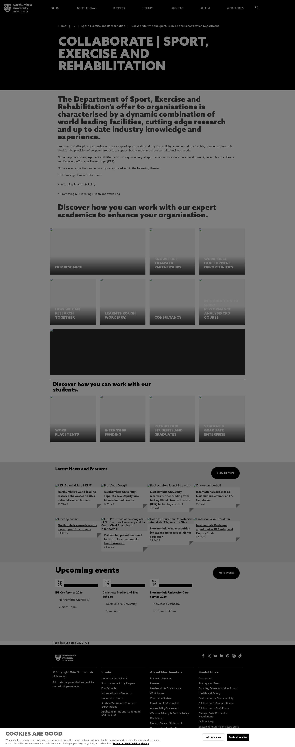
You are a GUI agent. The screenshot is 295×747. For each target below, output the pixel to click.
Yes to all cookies (238, 737)
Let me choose (213, 737)
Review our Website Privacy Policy (131, 743)
